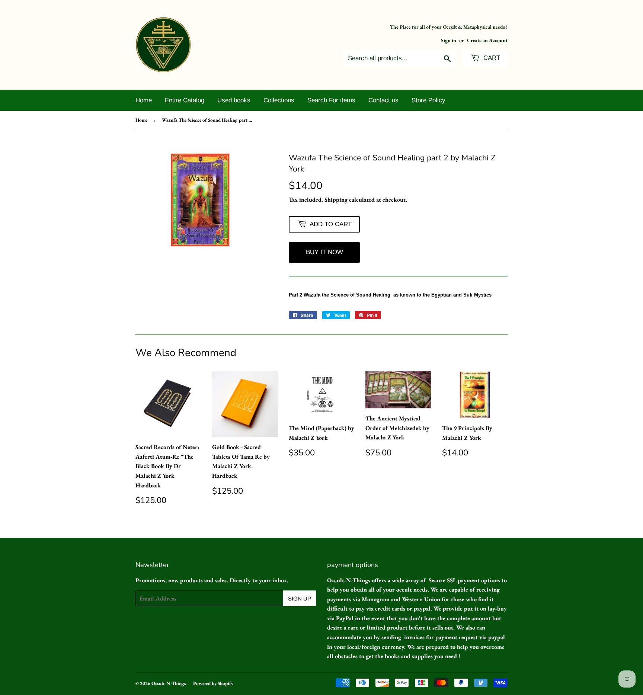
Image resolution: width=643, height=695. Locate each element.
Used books (233, 100)
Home (143, 100)
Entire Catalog (184, 100)
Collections (278, 100)
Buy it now (324, 252)
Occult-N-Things (168, 683)
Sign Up (299, 598)
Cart (491, 57)
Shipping (336, 200)
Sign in (448, 40)
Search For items (331, 100)
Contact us (383, 100)
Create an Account (487, 40)
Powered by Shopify (213, 683)
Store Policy (428, 100)
